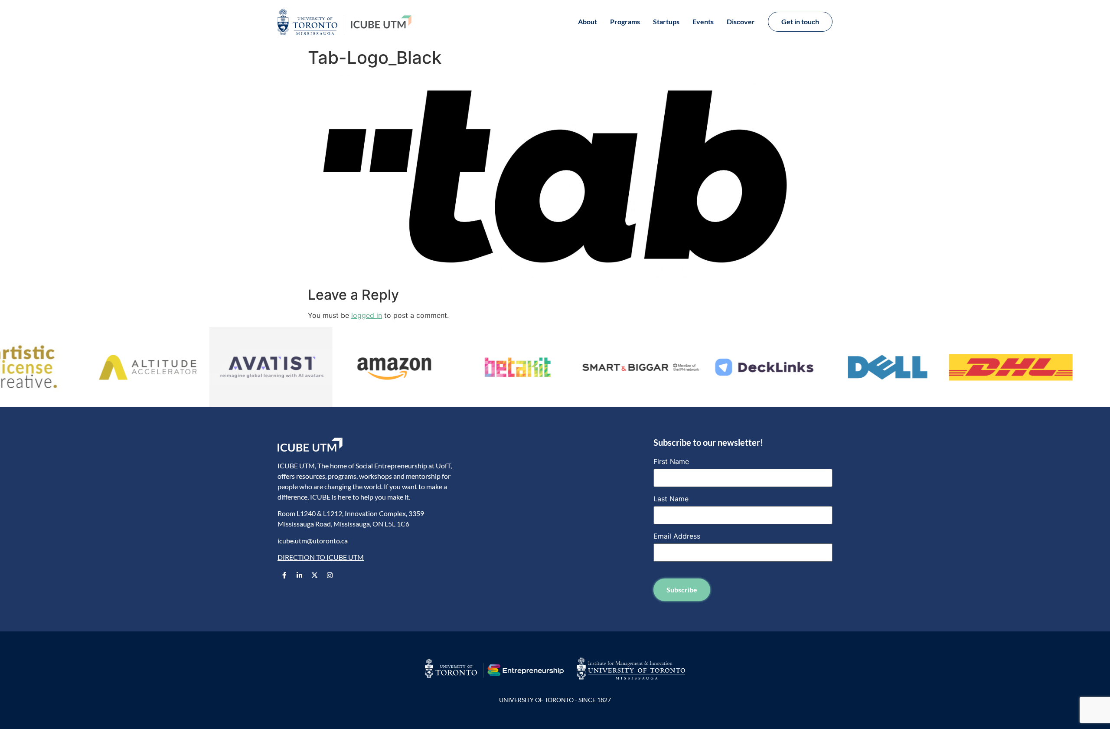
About (587, 21)
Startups (666, 21)
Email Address (676, 536)
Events (703, 21)
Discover (741, 21)
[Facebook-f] (284, 575)
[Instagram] (329, 575)
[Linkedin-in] (299, 575)
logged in (366, 315)
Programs (625, 21)
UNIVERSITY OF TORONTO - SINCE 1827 (555, 699)
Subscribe (681, 589)
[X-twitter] (314, 575)
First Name (671, 461)
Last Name (671, 498)
